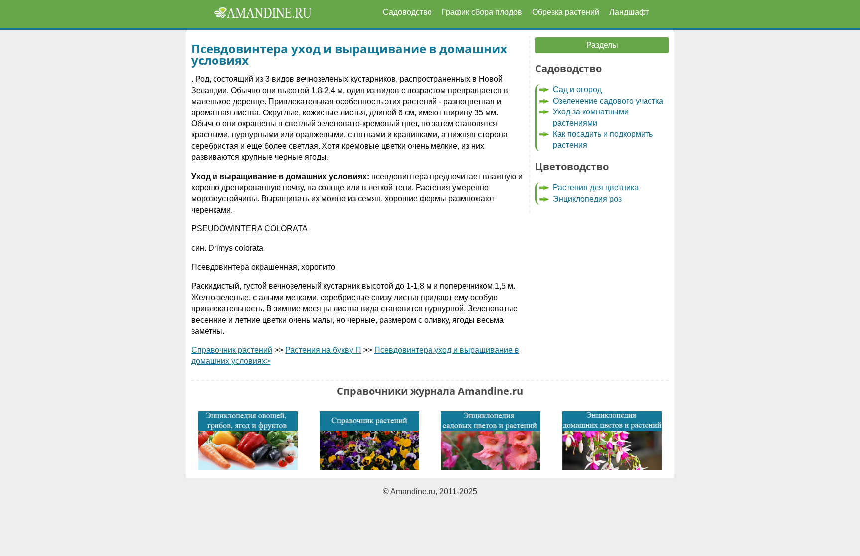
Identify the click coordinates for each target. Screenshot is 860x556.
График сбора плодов (482, 12)
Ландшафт (629, 12)
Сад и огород (577, 89)
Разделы (602, 45)
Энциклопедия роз (587, 199)
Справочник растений (231, 350)
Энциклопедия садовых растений (490, 440)
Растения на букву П (323, 350)
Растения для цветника (596, 187)
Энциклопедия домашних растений (612, 440)
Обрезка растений (565, 12)
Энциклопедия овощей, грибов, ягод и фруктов (248, 440)
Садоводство (407, 12)
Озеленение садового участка (608, 101)
